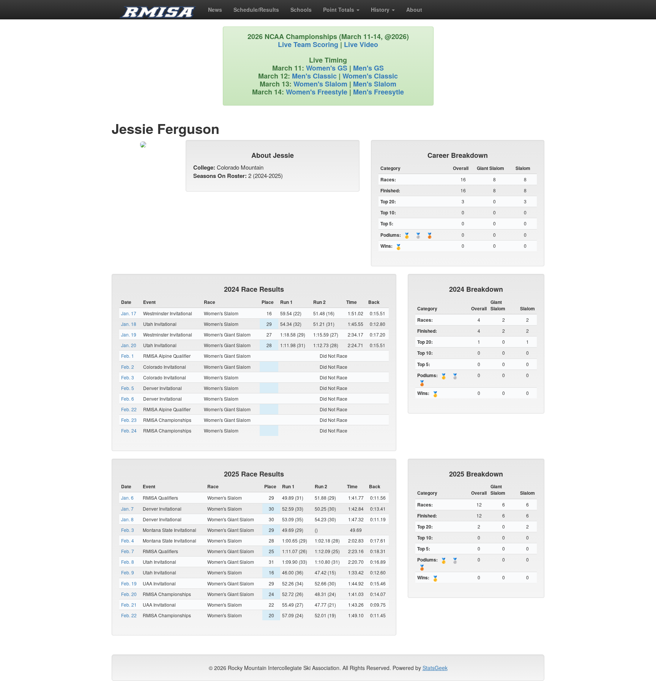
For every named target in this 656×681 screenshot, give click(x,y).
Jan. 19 (128, 334)
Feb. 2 (127, 366)
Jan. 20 (128, 345)
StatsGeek (435, 668)
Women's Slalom (320, 84)
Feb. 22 (129, 409)
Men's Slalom (374, 84)
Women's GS (326, 68)
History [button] (381, 9)
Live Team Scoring (308, 44)
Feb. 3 (127, 377)
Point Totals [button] (339, 9)
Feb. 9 (127, 572)
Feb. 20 (129, 594)
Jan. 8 (127, 519)
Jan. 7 (127, 508)
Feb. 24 (129, 430)
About (414, 9)
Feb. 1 (127, 355)
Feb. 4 (127, 540)
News (215, 9)
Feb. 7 (127, 551)
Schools (301, 9)
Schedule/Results (256, 9)
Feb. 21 (129, 604)
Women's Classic (370, 76)
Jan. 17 (128, 313)
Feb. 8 (127, 561)
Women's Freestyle (316, 92)
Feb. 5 (127, 388)
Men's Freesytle (378, 92)
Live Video (361, 44)
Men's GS (368, 68)
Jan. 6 (127, 497)
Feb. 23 (129, 420)
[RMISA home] (158, 9)
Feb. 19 (129, 583)
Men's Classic (314, 76)
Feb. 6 (127, 398)
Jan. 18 (128, 324)
